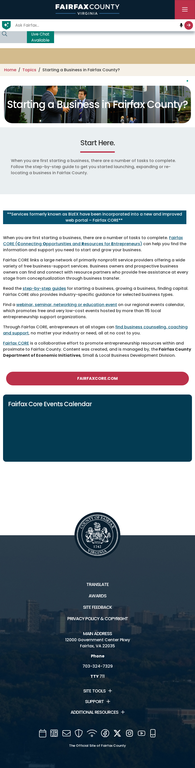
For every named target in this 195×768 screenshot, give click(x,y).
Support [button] (94, 702)
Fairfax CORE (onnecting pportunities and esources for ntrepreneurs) (93, 241)
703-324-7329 (98, 666)
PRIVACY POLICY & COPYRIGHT (97, 619)
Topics (29, 70)
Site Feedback (97, 607)
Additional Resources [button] (94, 712)
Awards (97, 596)
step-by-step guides (44, 288)
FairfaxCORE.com (97, 378)
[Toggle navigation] (185, 9)
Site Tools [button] (94, 691)
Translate (97, 584)
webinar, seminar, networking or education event (66, 305)
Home (10, 70)
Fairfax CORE (16, 343)
